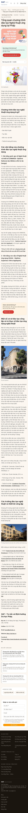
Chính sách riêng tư (16, 721)
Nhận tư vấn (7, 312)
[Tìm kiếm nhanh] (11, 3)
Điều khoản (4, 804)
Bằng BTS (17, 759)
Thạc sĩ (17, 754)
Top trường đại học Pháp (6, 742)
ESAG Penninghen (6, 485)
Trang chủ (3, 9)
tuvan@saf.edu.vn (10, 630)
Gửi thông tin (14, 725)
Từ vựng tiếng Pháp (6, 769)
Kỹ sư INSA (4, 759)
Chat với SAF (4, 802)
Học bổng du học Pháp (20, 736)
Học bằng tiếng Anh (6, 745)
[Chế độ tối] (14, 3)
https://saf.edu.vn (11, 633)
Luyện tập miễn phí (8, 692)
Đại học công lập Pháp (20, 741)
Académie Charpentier (18, 483)
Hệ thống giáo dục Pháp (18, 9)
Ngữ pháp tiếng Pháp (6, 766)
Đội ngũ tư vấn (4, 797)
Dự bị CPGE (18, 757)
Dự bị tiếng (3, 757)
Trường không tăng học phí (21, 746)
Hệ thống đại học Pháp (20, 739)
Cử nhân (3, 754)
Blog (9, 9)
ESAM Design (16, 485)
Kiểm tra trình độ (20, 692)
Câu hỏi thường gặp (6, 739)
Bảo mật (3, 806)
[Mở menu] (17, 3)
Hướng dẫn (4, 799)
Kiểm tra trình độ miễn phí (10, 55)
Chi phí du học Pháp (6, 736)
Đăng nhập (23, 3)
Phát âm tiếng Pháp (6, 771)
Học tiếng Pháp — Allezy (7, 774)
